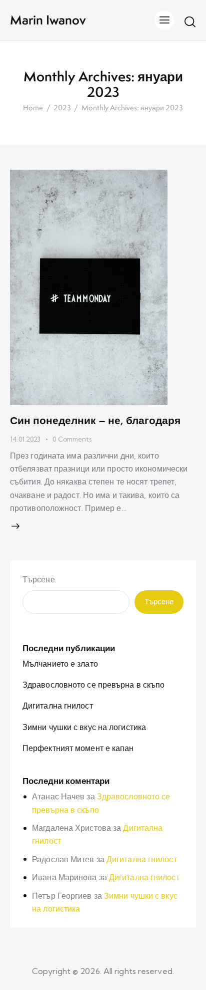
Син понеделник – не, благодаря (95, 420)
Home (33, 108)
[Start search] (190, 21)
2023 (62, 108)
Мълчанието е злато (60, 664)
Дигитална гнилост (57, 706)
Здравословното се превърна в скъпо (93, 685)
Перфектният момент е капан (78, 748)
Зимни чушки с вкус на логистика (84, 727)
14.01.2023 (25, 439)
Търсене (38, 579)
